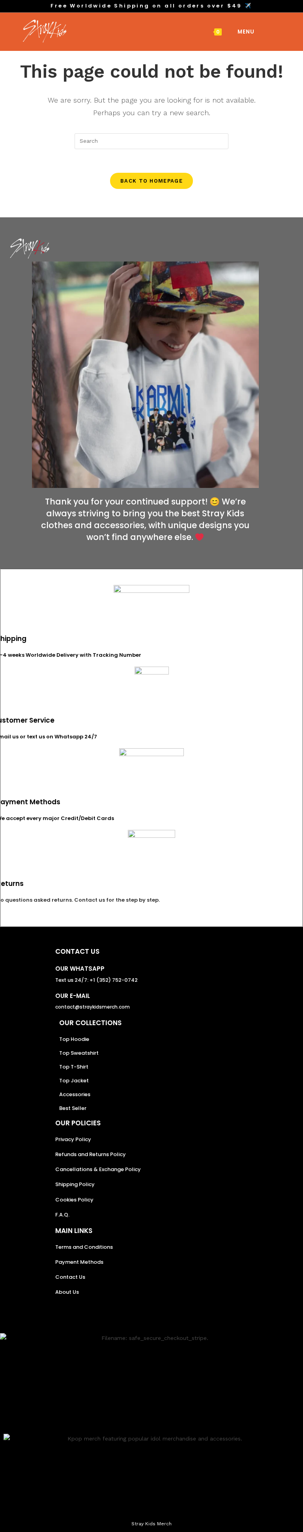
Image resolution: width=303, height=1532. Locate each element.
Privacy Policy (73, 1139)
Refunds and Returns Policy (90, 1154)
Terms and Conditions (84, 1247)
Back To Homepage (151, 181)
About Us (67, 1292)
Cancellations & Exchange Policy (98, 1169)
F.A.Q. (62, 1214)
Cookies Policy (74, 1199)
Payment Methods (79, 1262)
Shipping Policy (75, 1184)
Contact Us (70, 1277)
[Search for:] (261, 31)
